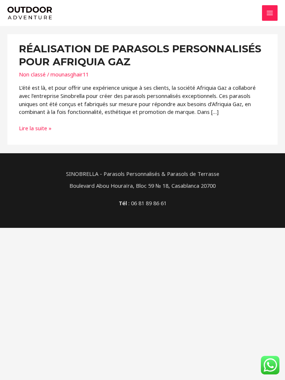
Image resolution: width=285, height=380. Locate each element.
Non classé (32, 74)
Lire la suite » (35, 128)
